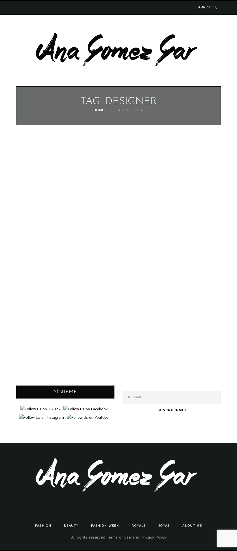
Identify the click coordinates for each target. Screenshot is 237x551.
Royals (139, 526)
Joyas (164, 526)
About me (192, 526)
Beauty (71, 526)
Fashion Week (105, 526)
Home (99, 110)
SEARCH (203, 7)
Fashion (43, 526)
